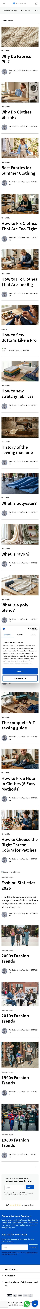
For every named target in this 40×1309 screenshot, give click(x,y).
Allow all (20, 671)
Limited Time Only (10, 10)
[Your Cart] (36, 3)
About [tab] (32, 635)
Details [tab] (20, 635)
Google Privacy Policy (32, 1252)
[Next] (35, 1167)
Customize (19, 678)
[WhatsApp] (27, 1304)
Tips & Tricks (26, 10)
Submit (30, 1187)
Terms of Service (19, 1194)
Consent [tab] (7, 635)
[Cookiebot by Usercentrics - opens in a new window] (28, 628)
